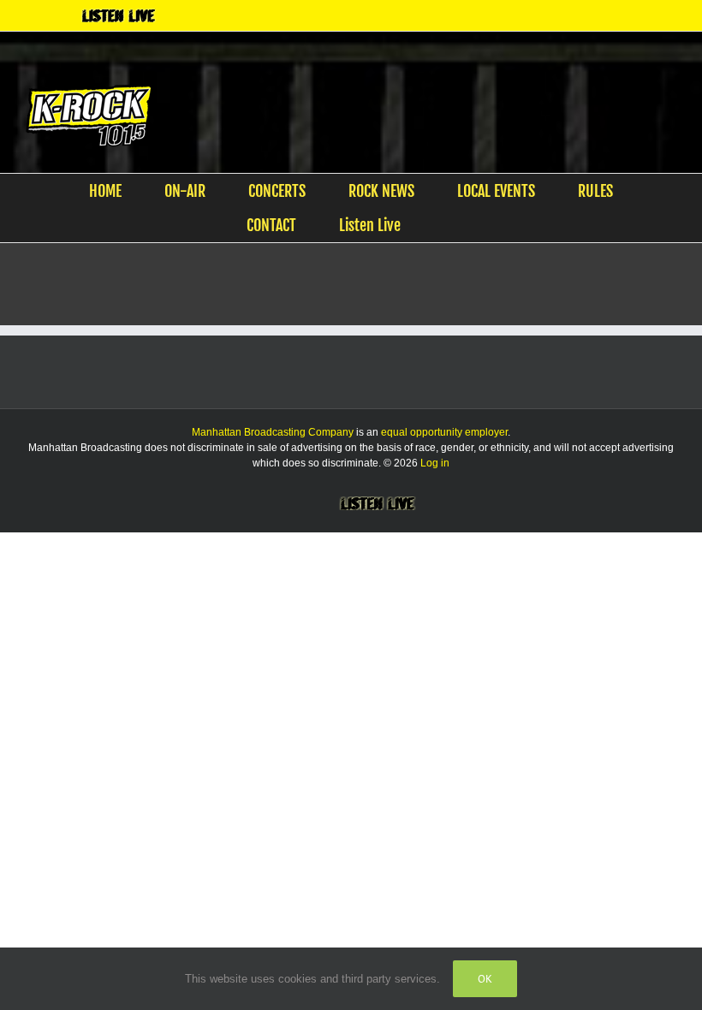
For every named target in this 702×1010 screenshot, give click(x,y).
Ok (485, 978)
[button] (450, 225)
